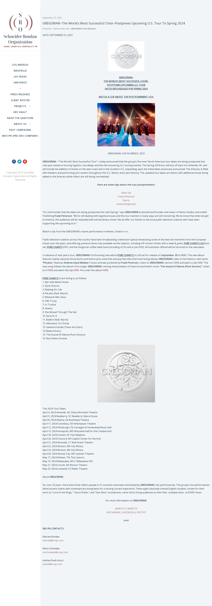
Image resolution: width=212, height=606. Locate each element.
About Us (20, 124)
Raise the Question (20, 118)
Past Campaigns (20, 129)
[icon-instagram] (25, 162)
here (125, 231)
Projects (20, 106)
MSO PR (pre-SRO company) (20, 135)
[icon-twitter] (20, 162)
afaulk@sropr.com (52, 564)
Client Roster (20, 100)
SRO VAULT (20, 112)
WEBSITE (120, 508)
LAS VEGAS (20, 76)
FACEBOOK (128, 512)
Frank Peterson (126, 196)
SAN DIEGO (20, 82)
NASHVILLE (20, 70)
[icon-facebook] (14, 162)
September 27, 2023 (52, 17)
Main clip (126, 192)
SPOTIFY (141, 512)
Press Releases (20, 94)
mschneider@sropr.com (55, 552)
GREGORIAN (76, 28)
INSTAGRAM (113, 512)
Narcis (126, 200)
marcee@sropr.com (53, 540)
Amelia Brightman (126, 204)
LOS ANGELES (20, 64)
